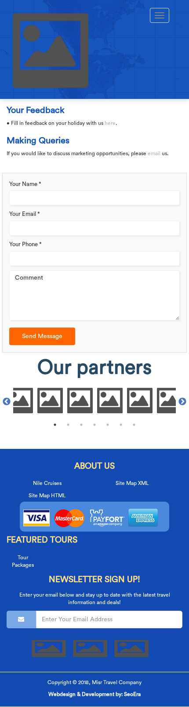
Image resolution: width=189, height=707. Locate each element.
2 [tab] (68, 424)
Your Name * (25, 184)
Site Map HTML (47, 495)
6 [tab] (120, 424)
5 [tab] (107, 424)
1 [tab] (55, 424)
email (154, 153)
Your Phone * (25, 244)
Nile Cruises (47, 483)
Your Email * (24, 214)
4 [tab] (94, 424)
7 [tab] (134, 424)
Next (182, 401)
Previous (6, 401)
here (110, 123)
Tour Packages (23, 561)
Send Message (42, 336)
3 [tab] (81, 424)
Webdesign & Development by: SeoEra (94, 694)
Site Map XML (132, 483)
